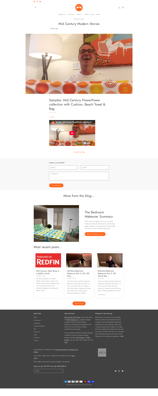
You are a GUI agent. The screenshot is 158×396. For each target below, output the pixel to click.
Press (35, 334)
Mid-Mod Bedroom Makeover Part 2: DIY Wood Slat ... (107, 273)
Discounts (36, 331)
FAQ (35, 329)
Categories (37, 323)
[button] (35, 7)
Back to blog (80, 152)
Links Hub (37, 337)
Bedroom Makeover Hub (95, 234)
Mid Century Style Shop (72, 317)
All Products (37, 320)
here (65, 342)
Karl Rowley (80, 337)
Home (35, 317)
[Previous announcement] (61, 1)
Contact (36, 340)
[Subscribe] (61, 371)
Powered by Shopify (87, 384)
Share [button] (52, 117)
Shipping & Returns (39, 326)
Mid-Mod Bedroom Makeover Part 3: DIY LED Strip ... (78, 273)
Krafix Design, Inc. (72, 319)
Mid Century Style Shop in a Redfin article (47, 272)
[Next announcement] (96, 1)
